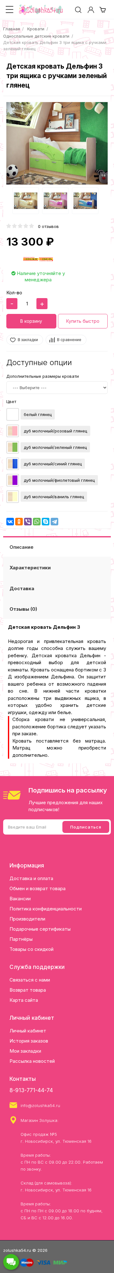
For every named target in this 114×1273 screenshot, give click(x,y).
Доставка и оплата (31, 878)
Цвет (11, 401)
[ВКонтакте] (10, 521)
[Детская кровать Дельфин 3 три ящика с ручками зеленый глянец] (57, 143)
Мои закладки (25, 1051)
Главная (11, 28)
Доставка (22, 588)
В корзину (31, 321)
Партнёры (21, 939)
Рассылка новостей (32, 1061)
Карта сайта (24, 1000)
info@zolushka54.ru (40, 1105)
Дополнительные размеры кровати (42, 376)
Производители (27, 919)
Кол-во (14, 293)
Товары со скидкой (32, 949)
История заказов (29, 1041)
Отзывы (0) (23, 609)
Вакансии (20, 899)
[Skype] (45, 521)
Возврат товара (28, 990)
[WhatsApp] (37, 521)
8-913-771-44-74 (31, 1090)
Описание (22, 547)
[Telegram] (54, 521)
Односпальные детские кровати (36, 36)
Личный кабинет (28, 1031)
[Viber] (28, 521)
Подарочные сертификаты (40, 929)
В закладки (28, 339)
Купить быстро (82, 321)
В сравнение (69, 339)
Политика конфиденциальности (46, 909)
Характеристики (30, 568)
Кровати (35, 28)
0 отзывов (48, 226)
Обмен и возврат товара (38, 888)
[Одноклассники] (19, 521)
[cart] (103, 10)
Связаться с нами (30, 980)
